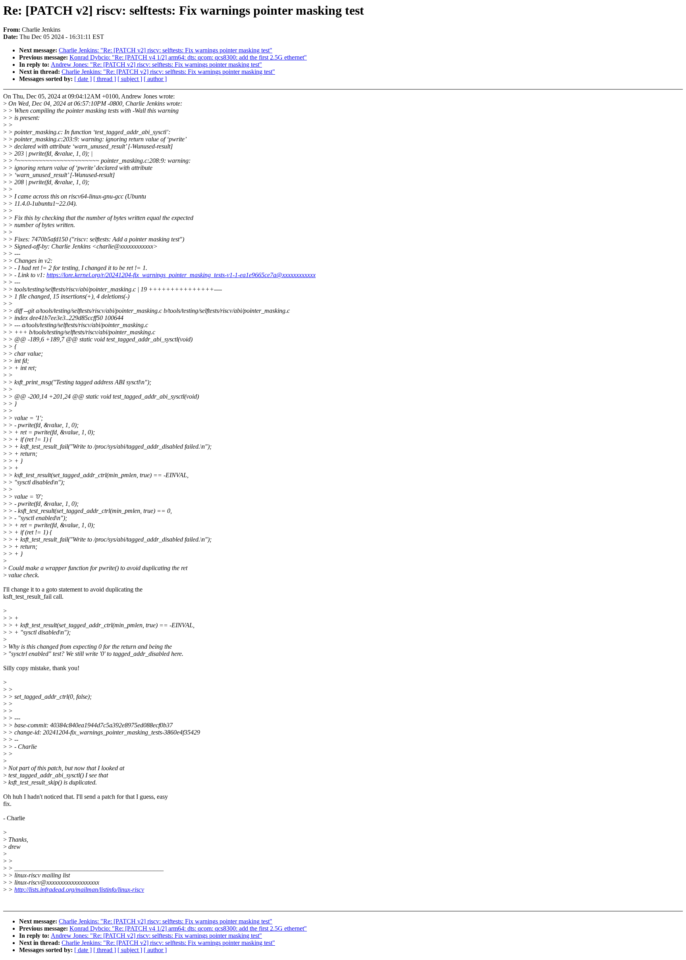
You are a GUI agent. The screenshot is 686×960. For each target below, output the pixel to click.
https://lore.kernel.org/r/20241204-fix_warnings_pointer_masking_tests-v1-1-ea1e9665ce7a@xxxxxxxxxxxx (181, 275)
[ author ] (155, 78)
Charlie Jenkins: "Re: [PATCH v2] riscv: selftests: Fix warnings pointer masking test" (165, 50)
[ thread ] (104, 78)
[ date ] (83, 78)
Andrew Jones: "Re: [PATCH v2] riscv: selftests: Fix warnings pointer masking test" (156, 64)
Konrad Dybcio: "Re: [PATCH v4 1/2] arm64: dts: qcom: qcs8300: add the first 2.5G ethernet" (188, 57)
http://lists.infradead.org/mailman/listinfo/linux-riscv (79, 889)
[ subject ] (130, 78)
